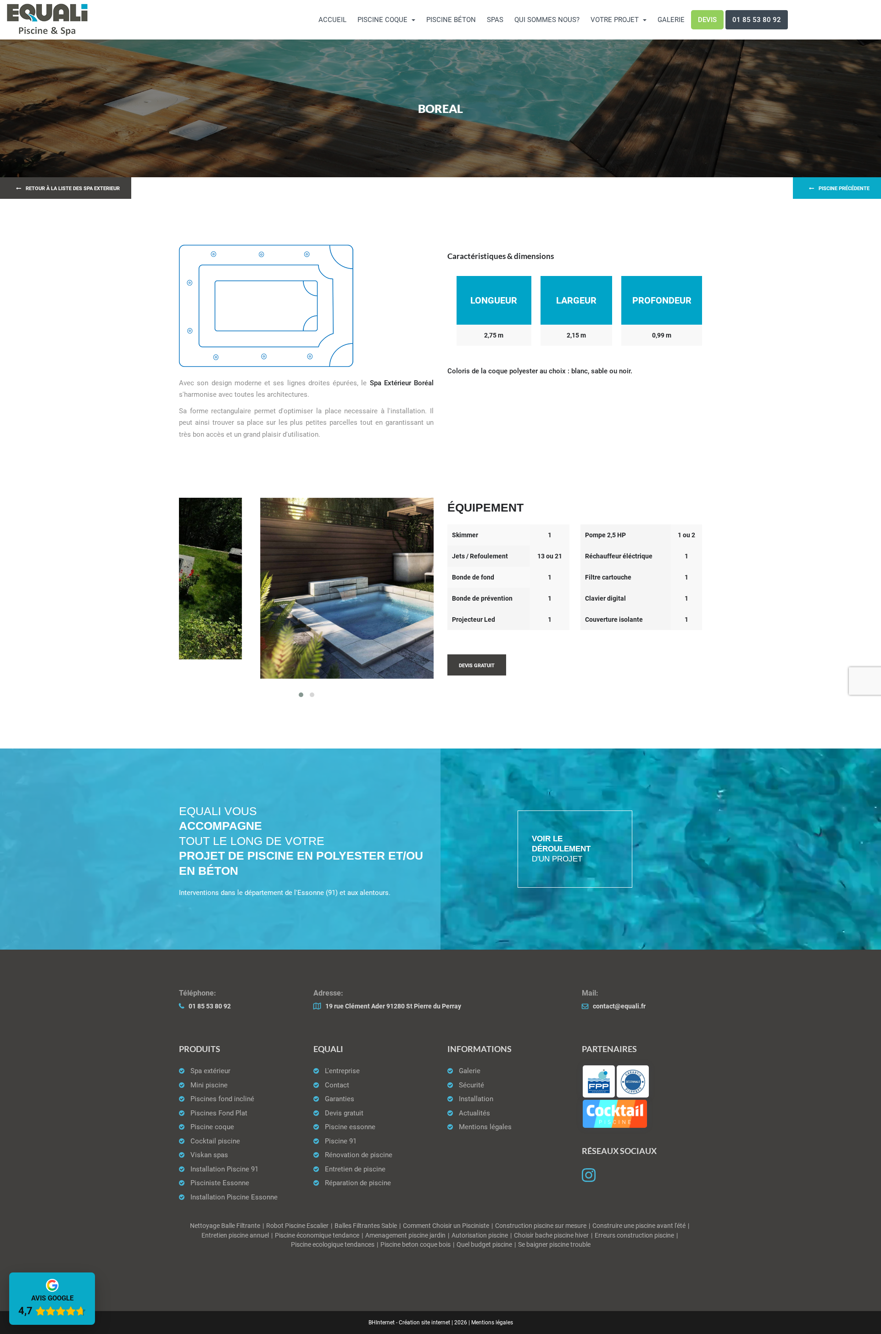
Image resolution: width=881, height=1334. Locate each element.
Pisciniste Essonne (219, 1183)
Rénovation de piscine (358, 1155)
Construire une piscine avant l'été (639, 1226)
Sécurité (471, 1085)
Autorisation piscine (480, 1235)
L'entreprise (342, 1071)
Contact (337, 1085)
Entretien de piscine (355, 1169)
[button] (301, 694)
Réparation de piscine (358, 1183)
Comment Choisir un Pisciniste (446, 1226)
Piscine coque (212, 1127)
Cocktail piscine (215, 1141)
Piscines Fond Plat (218, 1113)
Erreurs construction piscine (634, 1235)
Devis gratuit (344, 1113)
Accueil (332, 20)
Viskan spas (209, 1155)
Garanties (339, 1099)
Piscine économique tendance (317, 1235)
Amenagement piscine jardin (405, 1235)
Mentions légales (485, 1127)
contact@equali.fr (619, 1006)
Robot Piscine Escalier (297, 1226)
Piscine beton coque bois (415, 1245)
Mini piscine (209, 1085)
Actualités (474, 1113)
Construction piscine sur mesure (540, 1226)
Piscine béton (451, 20)
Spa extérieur (210, 1071)
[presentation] (192, 589)
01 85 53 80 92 (756, 20)
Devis (707, 20)
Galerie (671, 20)
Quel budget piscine (484, 1245)
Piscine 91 (341, 1141)
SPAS (495, 20)
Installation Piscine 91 (224, 1169)
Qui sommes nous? (547, 20)
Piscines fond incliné (222, 1099)
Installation (476, 1099)
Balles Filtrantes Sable (366, 1226)
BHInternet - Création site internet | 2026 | (419, 1322)
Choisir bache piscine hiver (551, 1235)
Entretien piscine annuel (235, 1235)
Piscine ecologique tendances (332, 1245)
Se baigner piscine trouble (554, 1245)
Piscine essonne (350, 1127)
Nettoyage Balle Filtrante (225, 1226)
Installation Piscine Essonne (234, 1197)
